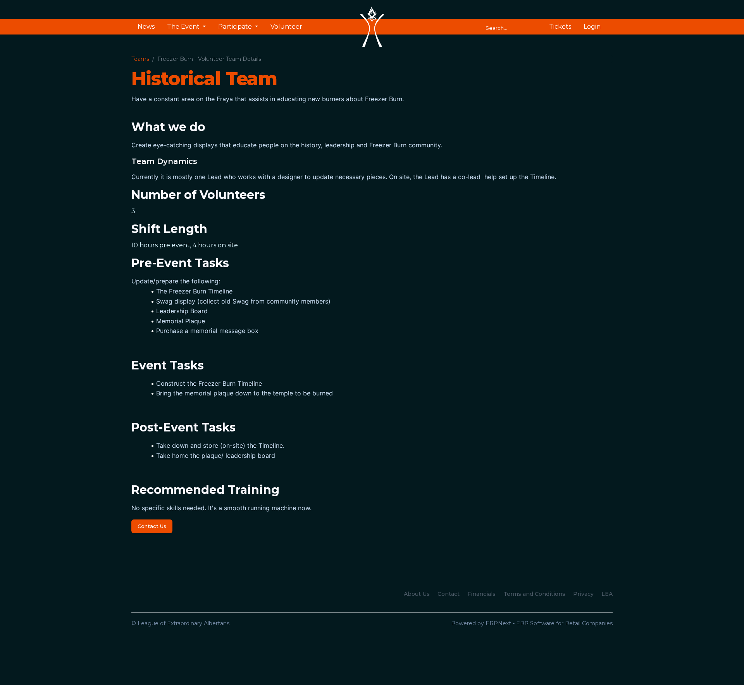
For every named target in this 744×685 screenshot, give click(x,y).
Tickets (560, 26)
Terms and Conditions (534, 593)
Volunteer (286, 26)
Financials (481, 593)
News (146, 26)
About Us (417, 593)
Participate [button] (235, 26)
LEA (607, 593)
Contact (448, 593)
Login (592, 26)
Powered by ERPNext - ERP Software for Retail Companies (532, 623)
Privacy (583, 593)
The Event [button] (184, 26)
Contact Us (152, 526)
